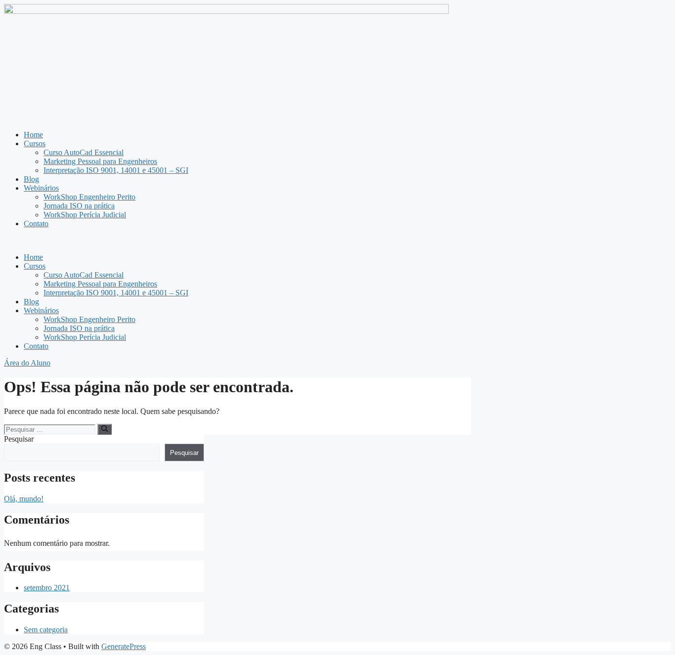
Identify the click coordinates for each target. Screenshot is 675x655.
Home (33, 134)
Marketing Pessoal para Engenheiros (100, 161)
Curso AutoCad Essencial (83, 152)
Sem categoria (46, 629)
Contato (36, 223)
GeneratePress (123, 646)
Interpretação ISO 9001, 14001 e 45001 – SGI (115, 170)
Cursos (34, 143)
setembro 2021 (47, 587)
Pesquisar (19, 439)
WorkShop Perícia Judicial (84, 214)
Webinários (41, 188)
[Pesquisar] (104, 429)
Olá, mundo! (23, 498)
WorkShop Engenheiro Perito (89, 197)
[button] (337, 240)
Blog (31, 179)
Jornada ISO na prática (79, 206)
